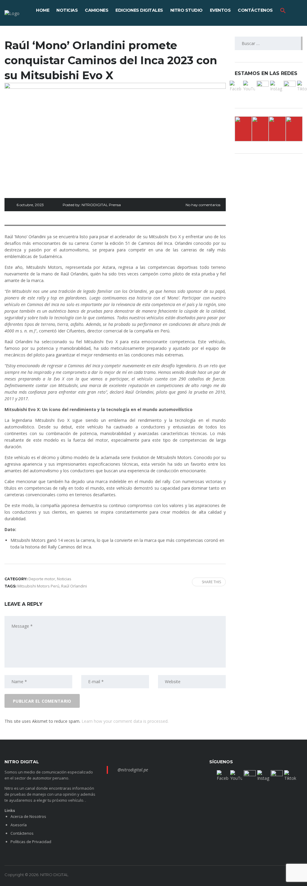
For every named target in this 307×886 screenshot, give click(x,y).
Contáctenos (255, 10)
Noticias (67, 10)
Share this (211, 581)
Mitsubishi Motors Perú (38, 586)
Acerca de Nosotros (28, 816)
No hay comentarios (203, 205)
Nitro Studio (186, 10)
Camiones (96, 10)
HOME (42, 10)
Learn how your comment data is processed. (125, 721)
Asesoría (18, 824)
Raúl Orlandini (74, 586)
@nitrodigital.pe (133, 770)
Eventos (220, 10)
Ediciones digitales (139, 10)
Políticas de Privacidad (30, 841)
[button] (283, 10)
